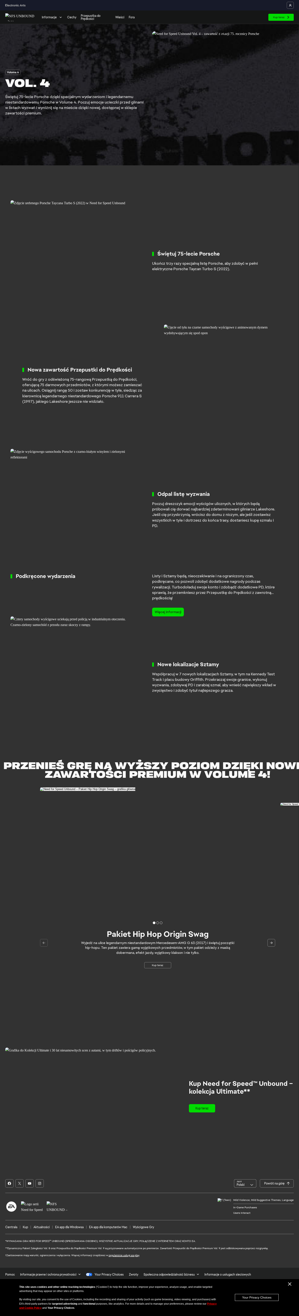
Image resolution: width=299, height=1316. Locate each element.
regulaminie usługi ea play (124, 1255)
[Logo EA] (11, 1206)
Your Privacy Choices (256, 1297)
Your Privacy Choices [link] (109, 1274)
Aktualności (41, 1227)
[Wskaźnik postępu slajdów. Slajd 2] (161, 923)
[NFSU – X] (19, 1183)
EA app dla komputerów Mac (108, 1227)
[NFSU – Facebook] (9, 1183)
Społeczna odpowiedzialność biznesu (169, 1274)
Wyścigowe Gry (143, 1227)
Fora (132, 17)
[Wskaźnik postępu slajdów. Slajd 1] (157, 923)
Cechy (71, 17)
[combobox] (245, 1183)
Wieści (119, 17)
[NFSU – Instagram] (39, 1183)
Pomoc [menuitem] (10, 1274)
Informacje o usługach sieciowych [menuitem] (227, 1274)
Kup (25, 1227)
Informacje (49, 17)
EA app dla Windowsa (69, 1227)
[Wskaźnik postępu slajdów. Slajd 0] (154, 923)
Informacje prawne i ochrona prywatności (48, 1274)
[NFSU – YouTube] (29, 1183)
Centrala (11, 1227)
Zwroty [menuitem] (133, 1274)
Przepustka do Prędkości (90, 17)
